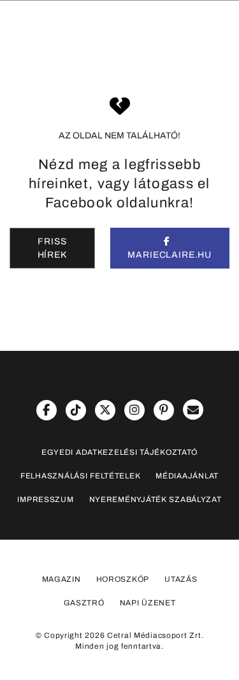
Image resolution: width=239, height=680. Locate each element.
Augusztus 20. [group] (84, 68)
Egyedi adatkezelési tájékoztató (119, 452)
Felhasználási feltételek (80, 475)
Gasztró (84, 602)
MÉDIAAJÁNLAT (187, 475)
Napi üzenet (148, 602)
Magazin (61, 579)
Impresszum (45, 499)
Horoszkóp (122, 579)
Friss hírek (52, 248)
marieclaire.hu (169, 255)
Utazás (180, 579)
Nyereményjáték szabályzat (155, 499)
